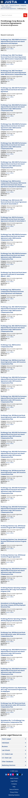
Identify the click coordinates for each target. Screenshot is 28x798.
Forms (6, 5)
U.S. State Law (6, 758)
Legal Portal (14, 781)
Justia (2, 5)
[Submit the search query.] (25, 15)
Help (14, 786)
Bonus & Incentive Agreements (8, 8)
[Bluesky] (17, 774)
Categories (23, 5)
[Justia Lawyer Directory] (22, 774)
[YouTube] (8, 774)
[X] (20, 774)
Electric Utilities (10, 48)
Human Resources (6, 7)
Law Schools (6, 750)
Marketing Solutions (8, 765)
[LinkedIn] (6, 774)
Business (5, 746)
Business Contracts (14, 5)
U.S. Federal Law (7, 754)
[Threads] (15, 774)
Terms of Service (14, 789)
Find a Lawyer (6, 739)
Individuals (5, 743)
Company (14, 784)
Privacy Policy (14, 792)
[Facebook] (11, 774)
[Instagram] (13, 774)
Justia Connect (14, 778)
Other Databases (7, 761)
